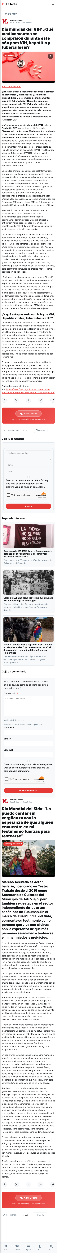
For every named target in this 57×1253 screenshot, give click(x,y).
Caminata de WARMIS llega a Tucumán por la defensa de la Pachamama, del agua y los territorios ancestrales (27, 554)
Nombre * (9, 727)
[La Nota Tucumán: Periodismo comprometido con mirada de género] (9, 4)
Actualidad (9, 55)
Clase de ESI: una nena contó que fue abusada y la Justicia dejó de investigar (28, 599)
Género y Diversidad (13, 844)
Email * (7, 738)
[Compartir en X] (16, 400)
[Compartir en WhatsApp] (28, 400)
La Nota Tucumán (16, 20)
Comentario (11, 693)
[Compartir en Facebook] (4, 400)
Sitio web (9, 749)
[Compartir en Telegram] (40, 400)
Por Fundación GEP (11, 86)
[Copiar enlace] (52, 400)
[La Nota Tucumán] (6, 21)
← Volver (10, 13)
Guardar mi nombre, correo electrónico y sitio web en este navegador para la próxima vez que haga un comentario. (27, 483)
